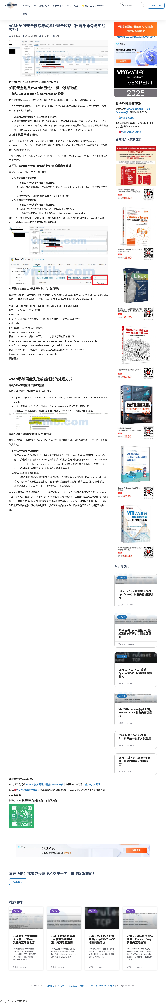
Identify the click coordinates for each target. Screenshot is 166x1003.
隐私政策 (84, 985)
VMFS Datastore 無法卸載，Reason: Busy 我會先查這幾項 (135, 712)
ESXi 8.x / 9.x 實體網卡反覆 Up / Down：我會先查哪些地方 (135, 594)
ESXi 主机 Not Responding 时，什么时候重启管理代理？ (134, 761)
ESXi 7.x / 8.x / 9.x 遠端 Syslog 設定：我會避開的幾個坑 (135, 673)
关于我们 (50, 985)
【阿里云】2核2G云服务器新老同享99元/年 (136, 37)
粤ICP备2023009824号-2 (102, 985)
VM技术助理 (127, 117)
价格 (25, 14)
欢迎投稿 (72, 985)
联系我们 (61, 985)
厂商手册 (57, 6)
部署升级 (43, 6)
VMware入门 (28, 6)
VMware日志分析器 (131, 131)
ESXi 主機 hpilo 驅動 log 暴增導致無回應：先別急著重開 (134, 633)
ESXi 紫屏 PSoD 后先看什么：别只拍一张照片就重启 (134, 737)
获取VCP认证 (72, 6)
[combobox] (132, 5)
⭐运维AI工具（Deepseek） (93, 6)
